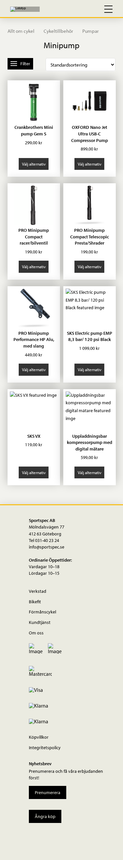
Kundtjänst (40, 622)
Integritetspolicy (45, 747)
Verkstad (37, 591)
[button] (80, 9)
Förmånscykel (42, 612)
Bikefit (35, 601)
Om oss (36, 633)
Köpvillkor (39, 737)
